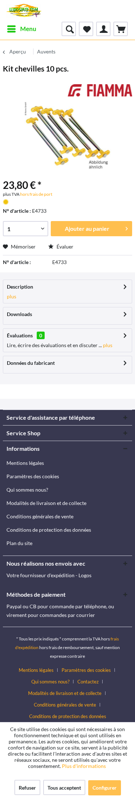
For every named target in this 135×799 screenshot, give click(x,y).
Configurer (105, 788)
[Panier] (120, 29)
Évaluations (20, 335)
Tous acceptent (64, 788)
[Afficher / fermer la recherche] (69, 29)
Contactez (88, 681)
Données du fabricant (31, 363)
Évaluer (64, 246)
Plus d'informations (84, 766)
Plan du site (19, 543)
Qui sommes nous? (27, 490)
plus (11, 296)
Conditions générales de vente (39, 516)
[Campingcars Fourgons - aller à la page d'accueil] (23, 11)
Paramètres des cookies (32, 476)
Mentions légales (25, 463)
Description (20, 287)
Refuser (27, 788)
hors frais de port (35, 194)
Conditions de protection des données (48, 530)
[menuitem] (21, 29)
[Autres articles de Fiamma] (100, 90)
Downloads (19, 314)
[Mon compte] (103, 29)
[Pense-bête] (86, 29)
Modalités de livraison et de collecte (46, 503)
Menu (28, 29)
